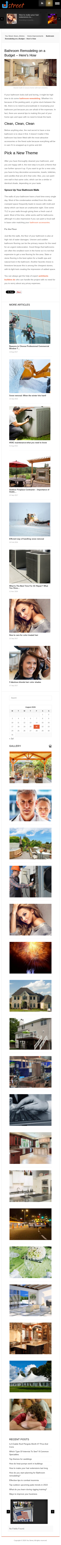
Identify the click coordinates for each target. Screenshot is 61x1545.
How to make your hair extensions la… (29, 16)
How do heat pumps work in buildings (26, 1463)
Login (42, 3)
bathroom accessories (40, 222)
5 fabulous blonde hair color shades (25, 682)
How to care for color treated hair (23, 635)
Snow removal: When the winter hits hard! (27, 396)
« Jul (11, 738)
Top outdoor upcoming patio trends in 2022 (28, 1485)
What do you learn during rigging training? (28, 1489)
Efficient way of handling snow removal (26, 539)
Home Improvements (35, 36)
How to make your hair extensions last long (28, 1468)
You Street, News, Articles (15, 36)
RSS (49, 3)
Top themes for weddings (20, 1459)
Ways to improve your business (23, 1494)
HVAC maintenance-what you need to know (28, 443)
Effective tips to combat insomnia (24, 1480)
